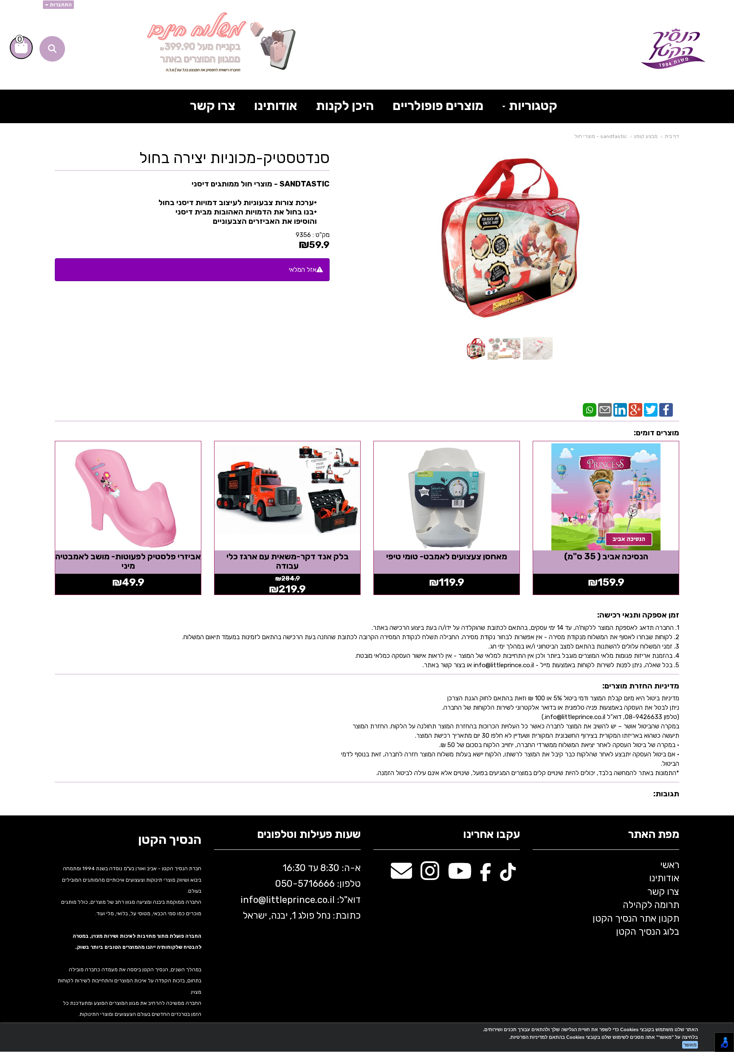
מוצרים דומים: (656, 432)
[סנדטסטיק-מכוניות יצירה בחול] (476, 348)
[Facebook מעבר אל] (485, 875)
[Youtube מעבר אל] (459, 875)
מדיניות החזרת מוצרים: (640, 686)
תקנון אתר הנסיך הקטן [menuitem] (636, 918)
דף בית (672, 136)
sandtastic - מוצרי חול (600, 136)
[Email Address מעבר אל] (401, 875)
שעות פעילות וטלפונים (309, 835)
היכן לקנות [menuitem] (345, 105)
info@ (253, 899)
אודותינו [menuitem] (275, 105)
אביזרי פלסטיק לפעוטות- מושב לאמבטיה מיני (128, 561)
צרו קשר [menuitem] (212, 105)
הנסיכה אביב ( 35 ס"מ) (606, 556)
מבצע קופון (646, 136)
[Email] (605, 409)
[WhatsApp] (589, 409)
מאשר (690, 1044)
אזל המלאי (302, 270)
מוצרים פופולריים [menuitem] (437, 105)
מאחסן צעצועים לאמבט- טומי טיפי (446, 556)
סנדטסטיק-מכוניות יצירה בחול (234, 157)
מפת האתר (653, 835)
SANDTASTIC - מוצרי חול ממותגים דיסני (244, 202)
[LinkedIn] (620, 409)
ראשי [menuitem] (669, 865)
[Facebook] (666, 409)
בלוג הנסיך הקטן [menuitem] (647, 931)
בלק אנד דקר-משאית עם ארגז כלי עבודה (287, 561)
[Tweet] (651, 409)
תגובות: (666, 793)
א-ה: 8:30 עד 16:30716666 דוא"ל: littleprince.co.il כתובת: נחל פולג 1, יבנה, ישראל (299, 891)
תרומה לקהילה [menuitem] (651, 905)
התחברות (60, 5)
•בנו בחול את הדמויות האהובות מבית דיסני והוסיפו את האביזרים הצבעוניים (246, 216)
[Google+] (635, 409)
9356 (303, 235)
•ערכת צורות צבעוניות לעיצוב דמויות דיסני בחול (237, 202)
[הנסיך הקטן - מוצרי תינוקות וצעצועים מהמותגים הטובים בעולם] (673, 48)
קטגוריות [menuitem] (531, 105)
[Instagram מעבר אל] (430, 875)
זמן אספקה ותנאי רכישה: (638, 615)
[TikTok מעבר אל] (508, 875)
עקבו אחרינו (491, 835)
